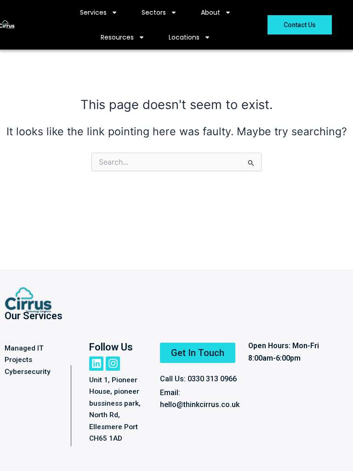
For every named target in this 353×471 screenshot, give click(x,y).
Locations (184, 37)
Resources (117, 37)
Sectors (154, 12)
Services (93, 12)
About (210, 12)
